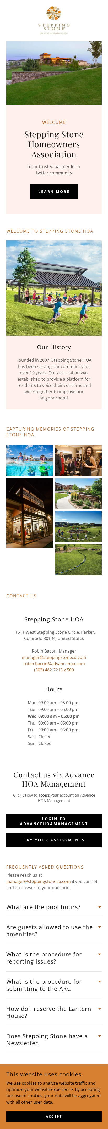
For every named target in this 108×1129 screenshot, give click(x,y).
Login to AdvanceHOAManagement (54, 821)
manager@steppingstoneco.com (38, 881)
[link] (54, 20)
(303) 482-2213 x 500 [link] (54, 670)
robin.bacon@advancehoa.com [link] (54, 663)
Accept (54, 1116)
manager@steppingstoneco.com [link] (54, 657)
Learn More (54, 191)
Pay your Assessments (54, 839)
